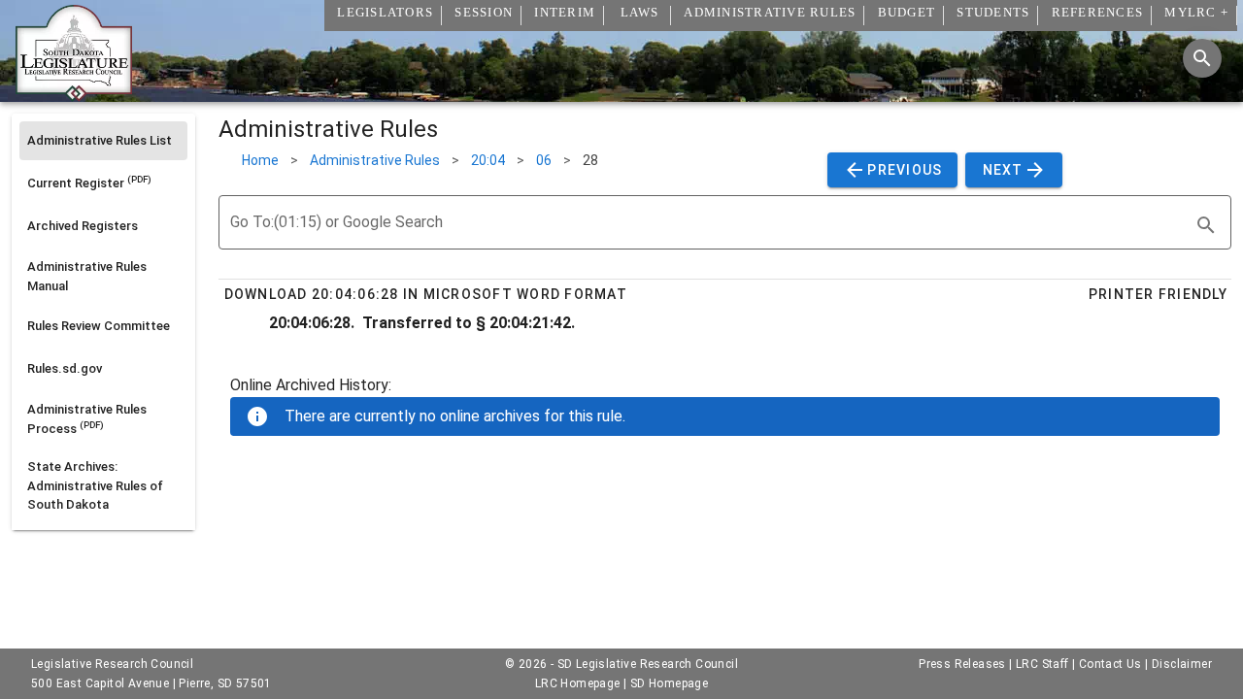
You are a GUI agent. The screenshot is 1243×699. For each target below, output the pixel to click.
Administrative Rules (375, 160)
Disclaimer (1182, 664)
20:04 (488, 160)
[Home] (74, 94)
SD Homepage (669, 683)
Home (260, 160)
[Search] (1202, 58)
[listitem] (103, 140)
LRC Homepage (578, 683)
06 (544, 160)
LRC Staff (1042, 664)
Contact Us (1110, 664)
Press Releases (962, 664)
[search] (1206, 225)
